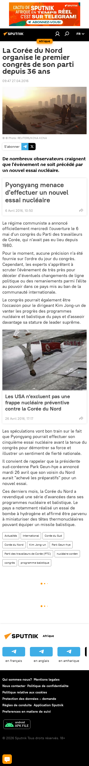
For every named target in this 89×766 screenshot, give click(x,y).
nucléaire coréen (67, 553)
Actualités (11, 535)
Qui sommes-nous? (17, 679)
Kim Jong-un (37, 544)
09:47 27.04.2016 (15, 81)
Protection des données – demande (29, 699)
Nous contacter (13, 686)
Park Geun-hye (61, 544)
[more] (81, 210)
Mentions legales (47, 679)
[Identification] (57, 33)
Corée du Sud (53, 535)
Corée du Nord (14, 544)
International (31, 535)
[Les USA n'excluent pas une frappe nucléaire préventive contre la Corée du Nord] (44, 360)
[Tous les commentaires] (7, 759)
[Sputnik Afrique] (14, 35)
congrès (10, 562)
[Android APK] (17, 725)
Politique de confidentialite (48, 686)
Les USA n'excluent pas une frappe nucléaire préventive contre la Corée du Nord (37, 402)
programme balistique (35, 562)
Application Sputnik (48, 705)
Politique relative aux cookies (24, 692)
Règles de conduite (17, 705)
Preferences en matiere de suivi (26, 711)
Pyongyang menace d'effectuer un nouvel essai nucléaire (36, 192)
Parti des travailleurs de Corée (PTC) (28, 553)
